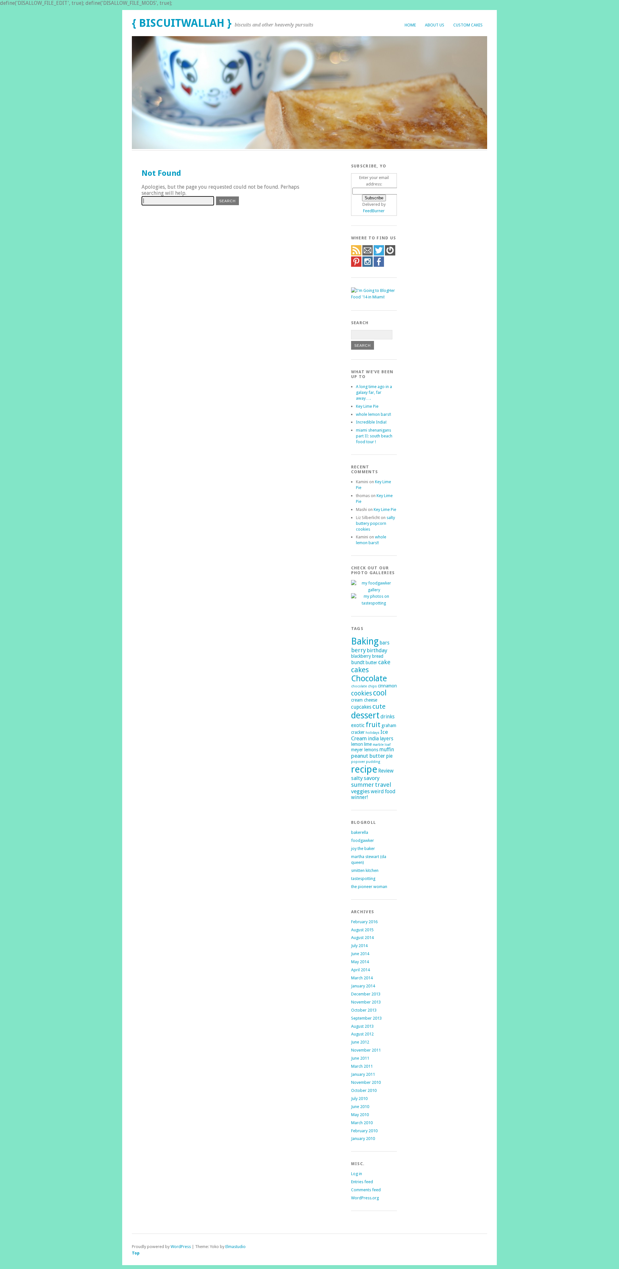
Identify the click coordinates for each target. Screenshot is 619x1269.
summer (362, 784)
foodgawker (362, 840)
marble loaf (381, 745)
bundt (358, 662)
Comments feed (366, 1189)
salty (357, 778)
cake (384, 662)
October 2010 (364, 1090)
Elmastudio (235, 1246)
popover (358, 762)
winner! (359, 797)
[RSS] (356, 254)
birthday (377, 650)
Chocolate (369, 678)
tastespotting (363, 878)
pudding (373, 762)
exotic (358, 725)
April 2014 (360, 969)
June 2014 (360, 953)
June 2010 (360, 1106)
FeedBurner (374, 210)
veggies (360, 791)
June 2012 (360, 1042)
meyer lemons (364, 749)
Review (386, 771)
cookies (361, 693)
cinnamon (387, 685)
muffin (386, 750)
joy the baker (363, 848)
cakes (360, 669)
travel (383, 784)
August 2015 (362, 929)
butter (371, 662)
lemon (357, 744)
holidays (372, 733)
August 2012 (362, 1034)
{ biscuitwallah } (181, 23)
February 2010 (364, 1130)
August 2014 (362, 937)
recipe (364, 769)
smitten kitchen (364, 870)
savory (371, 778)
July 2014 (359, 945)
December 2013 (365, 994)
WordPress (181, 1246)
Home (410, 25)
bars (384, 643)
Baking (364, 641)
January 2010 (363, 1138)
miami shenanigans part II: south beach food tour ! (374, 436)
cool (380, 692)
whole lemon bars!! (373, 414)
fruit (373, 725)
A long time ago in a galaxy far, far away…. (374, 392)
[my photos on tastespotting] (374, 603)
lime (368, 744)
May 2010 (360, 1114)
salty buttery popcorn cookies (375, 523)
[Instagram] (367, 265)
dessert (365, 715)
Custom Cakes (468, 25)
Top (136, 1253)
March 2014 (362, 977)
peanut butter (368, 756)
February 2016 (364, 921)
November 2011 (366, 1050)
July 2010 (359, 1098)
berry (358, 650)
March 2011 (362, 1066)
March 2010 (362, 1122)
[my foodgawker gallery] (374, 589)
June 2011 (360, 1058)
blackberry (361, 656)
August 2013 (362, 1026)
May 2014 (360, 961)
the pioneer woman (369, 886)
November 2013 (366, 1002)
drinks (387, 717)
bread (377, 656)
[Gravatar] (390, 254)
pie (389, 756)
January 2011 (363, 1074)
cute (379, 706)
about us (434, 25)
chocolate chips (364, 686)
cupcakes (361, 707)
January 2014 (363, 986)
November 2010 (366, 1082)
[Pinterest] (356, 265)
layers (386, 739)
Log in (356, 1173)
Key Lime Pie (367, 406)
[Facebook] (379, 265)
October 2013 (364, 1010)
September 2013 (366, 1018)
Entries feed (362, 1181)
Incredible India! (371, 422)
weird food (383, 791)
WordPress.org (365, 1197)
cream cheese (364, 700)
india (373, 739)
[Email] (367, 254)
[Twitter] (379, 254)
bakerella (359, 832)
